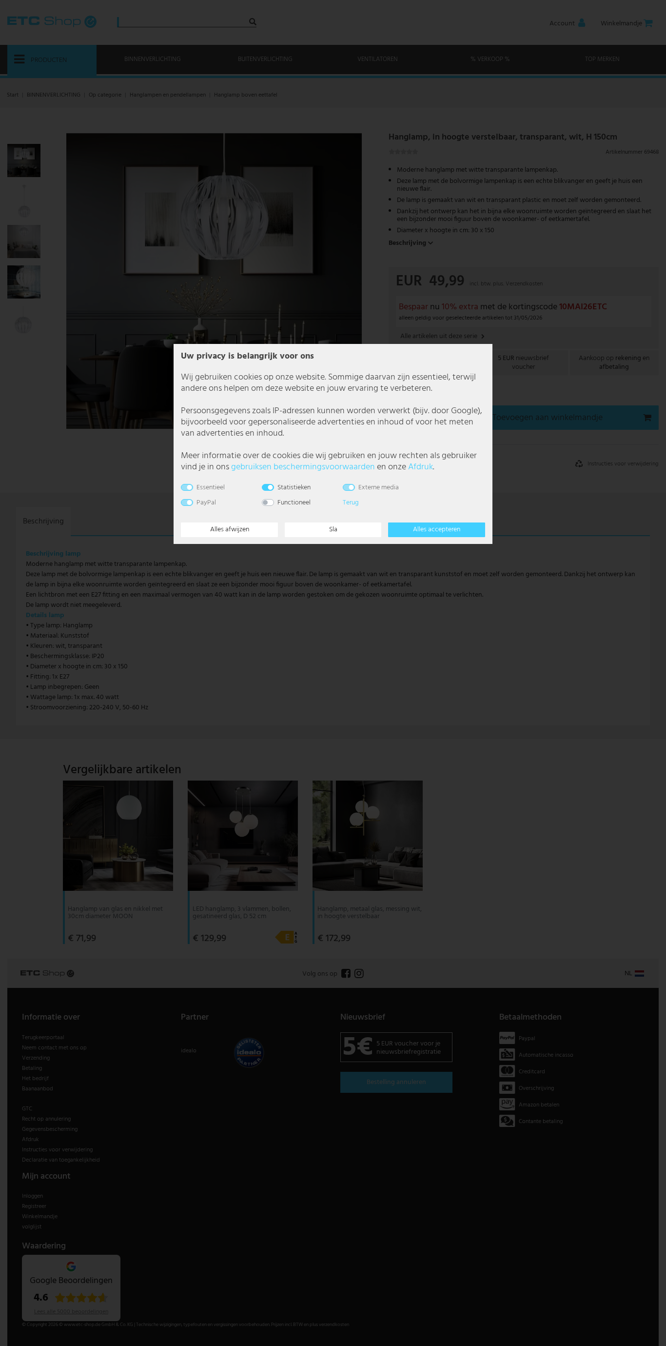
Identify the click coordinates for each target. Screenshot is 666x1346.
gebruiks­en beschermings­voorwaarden (303, 467)
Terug (351, 503)
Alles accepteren (436, 529)
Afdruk (420, 467)
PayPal (206, 503)
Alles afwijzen (229, 529)
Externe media (378, 487)
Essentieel (210, 487)
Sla (333, 529)
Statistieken (294, 487)
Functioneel (294, 503)
